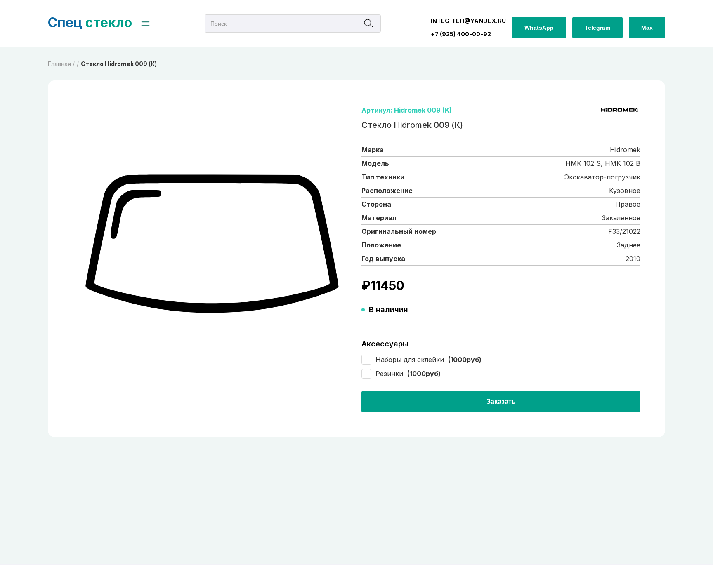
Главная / (61, 63)
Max (647, 27)
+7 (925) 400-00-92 (461, 34)
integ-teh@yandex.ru (468, 20)
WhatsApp (539, 27)
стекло (90, 22)
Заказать (501, 401)
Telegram (597, 27)
